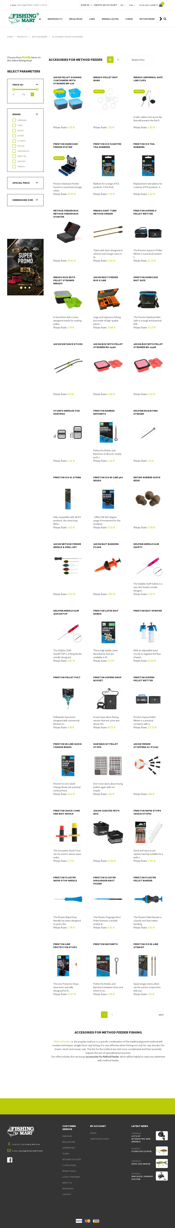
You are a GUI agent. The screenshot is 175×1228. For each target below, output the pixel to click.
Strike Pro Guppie (141, 1151)
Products (22, 37)
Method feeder (62, 1041)
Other (72, 23)
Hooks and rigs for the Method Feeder (149, 13)
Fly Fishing (73, 12)
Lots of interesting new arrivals (141, 1139)
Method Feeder (40, 37)
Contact (66, 1194)
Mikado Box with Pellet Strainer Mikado (64, 280)
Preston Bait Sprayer (147, 610)
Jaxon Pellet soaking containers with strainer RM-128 (67, 80)
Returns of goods (71, 1159)
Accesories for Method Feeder (67, 37)
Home (10, 37)
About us (67, 1183)
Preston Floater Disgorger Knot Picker (104, 880)
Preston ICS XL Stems (67, 477)
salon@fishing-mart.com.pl (32, 5)
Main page (67, 1136)
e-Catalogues (69, 1165)
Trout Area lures (109, 23)
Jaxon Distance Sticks (68, 344)
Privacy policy (69, 1171)
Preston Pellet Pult (66, 677)
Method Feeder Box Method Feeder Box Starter (65, 213)
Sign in (93, 1133)
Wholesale (67, 1188)
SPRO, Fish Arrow (140, 1164)
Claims (65, 1153)
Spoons (105, 12)
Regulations (68, 1142)
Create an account (99, 1139)
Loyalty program (71, 1177)
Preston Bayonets (105, 944)
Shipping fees (68, 1148)
